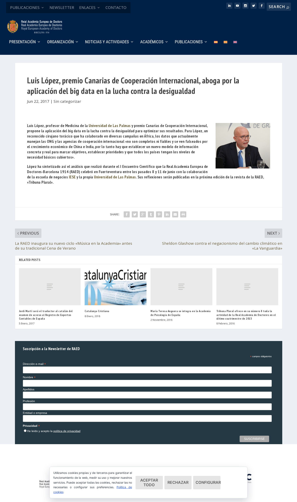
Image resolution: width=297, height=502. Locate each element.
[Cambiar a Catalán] (225, 47)
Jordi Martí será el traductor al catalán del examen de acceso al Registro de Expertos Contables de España (46, 314)
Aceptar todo (149, 482)
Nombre (29, 377)
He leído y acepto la (53, 431)
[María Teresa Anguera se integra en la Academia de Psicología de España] (181, 286)
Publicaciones (189, 42)
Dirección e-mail (34, 364)
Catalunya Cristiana (97, 311)
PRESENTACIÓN (22, 42)
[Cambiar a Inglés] (235, 47)
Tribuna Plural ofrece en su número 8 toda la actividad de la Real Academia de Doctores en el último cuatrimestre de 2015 (246, 314)
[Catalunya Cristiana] (115, 286)
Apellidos (28, 389)
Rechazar (178, 482)
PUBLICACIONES (25, 7)
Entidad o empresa (35, 412)
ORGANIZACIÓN (60, 42)
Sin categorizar (67, 101)
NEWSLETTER (62, 7)
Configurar (208, 482)
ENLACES (87, 7)
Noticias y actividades (107, 42)
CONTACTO (115, 7)
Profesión (29, 401)
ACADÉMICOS (151, 42)
